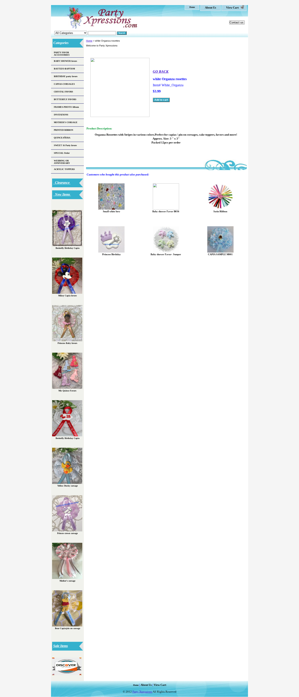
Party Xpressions (142, 691)
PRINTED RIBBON (63, 130)
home (192, 7)
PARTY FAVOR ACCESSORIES (62, 53)
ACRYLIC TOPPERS (64, 169)
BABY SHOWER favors (65, 61)
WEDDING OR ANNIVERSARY (62, 161)
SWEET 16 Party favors (65, 145)
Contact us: (237, 22)
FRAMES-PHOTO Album (66, 107)
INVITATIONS (61, 114)
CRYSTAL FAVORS (63, 91)
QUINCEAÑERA (62, 137)
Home (89, 40)
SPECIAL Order (62, 153)
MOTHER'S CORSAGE (65, 122)
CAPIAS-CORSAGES (64, 84)
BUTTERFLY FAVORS (65, 99)
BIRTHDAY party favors (65, 76)
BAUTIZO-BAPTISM (64, 68)
